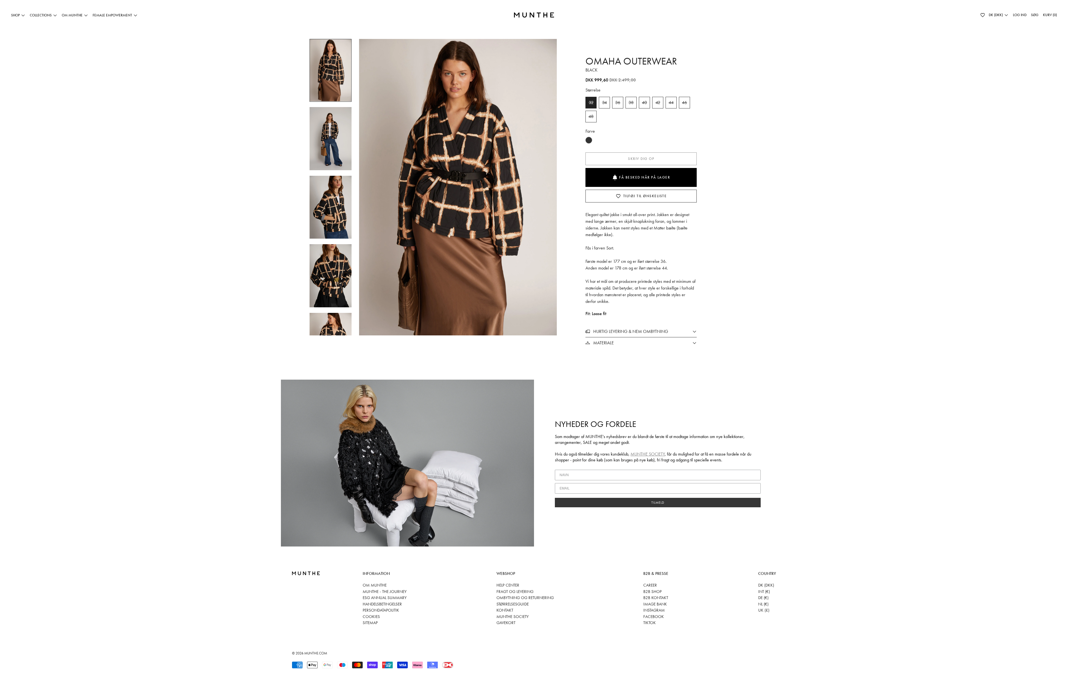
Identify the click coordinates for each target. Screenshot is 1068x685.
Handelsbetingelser (382, 604)
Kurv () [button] (1050, 15)
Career (650, 585)
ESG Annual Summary (385, 597)
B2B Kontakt (655, 597)
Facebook (653, 616)
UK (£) (763, 610)
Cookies (371, 616)
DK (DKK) (766, 585)
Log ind (1020, 15)
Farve (590, 131)
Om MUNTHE (375, 585)
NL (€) (763, 604)
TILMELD (657, 502)
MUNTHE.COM (315, 653)
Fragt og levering (514, 591)
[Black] (588, 140)
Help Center (507, 585)
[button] (982, 15)
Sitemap (370, 622)
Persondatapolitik (381, 610)
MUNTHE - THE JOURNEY (385, 591)
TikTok (649, 622)
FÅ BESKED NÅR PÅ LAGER (644, 177)
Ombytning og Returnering (525, 597)
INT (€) (764, 591)
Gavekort (505, 622)
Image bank (655, 604)
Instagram (654, 610)
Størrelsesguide (512, 604)
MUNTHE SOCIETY (648, 454)
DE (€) (763, 597)
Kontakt (504, 610)
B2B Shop (652, 591)
